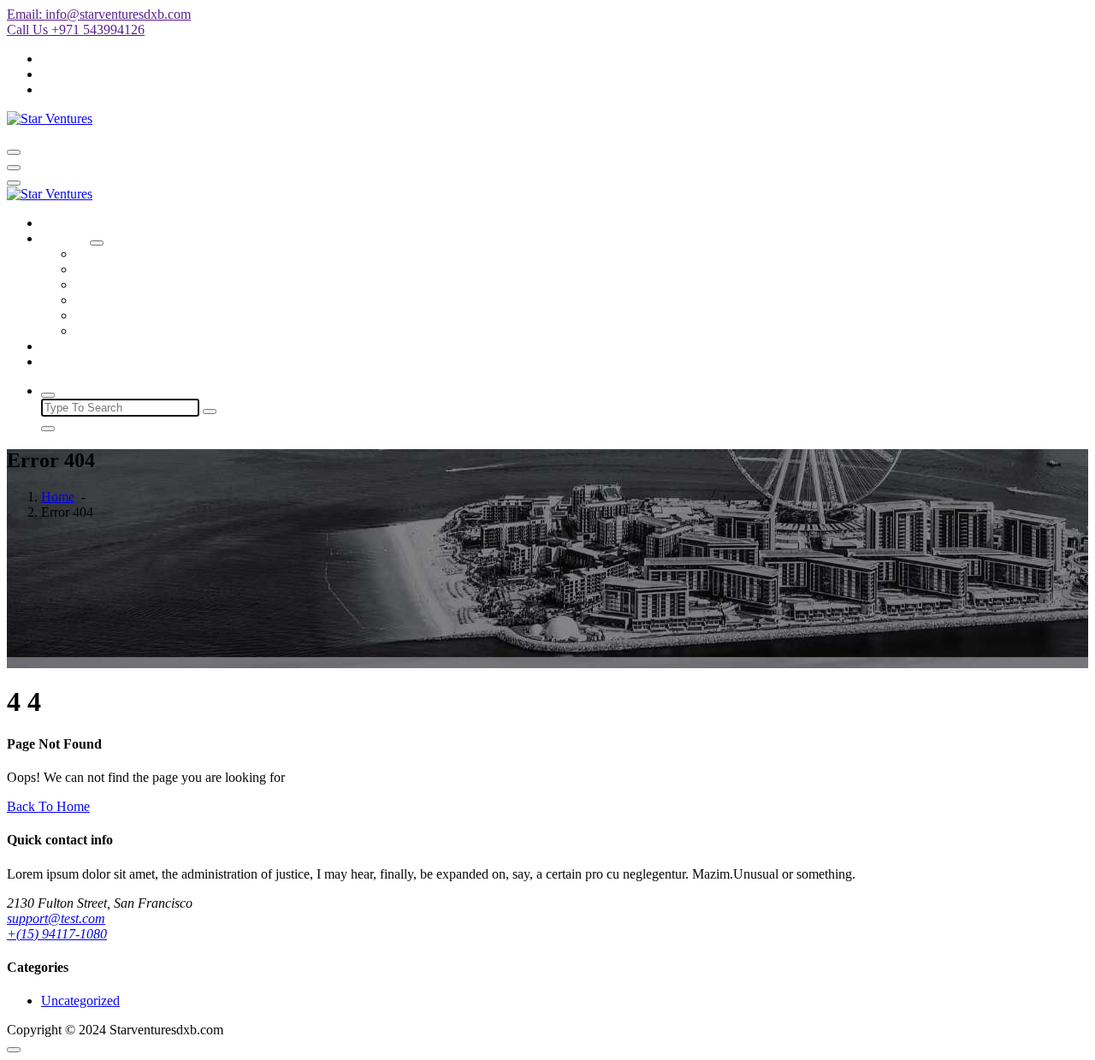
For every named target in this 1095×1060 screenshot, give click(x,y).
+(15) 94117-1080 (57, 934)
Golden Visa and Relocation (151, 315)
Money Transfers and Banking (157, 284)
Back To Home (48, 806)
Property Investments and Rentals (165, 330)
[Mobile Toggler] (97, 243)
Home (57, 223)
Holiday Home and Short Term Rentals (181, 269)
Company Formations (133, 253)
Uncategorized (80, 1000)
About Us (67, 346)
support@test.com (56, 918)
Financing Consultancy (137, 300)
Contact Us (71, 361)
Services (63, 238)
